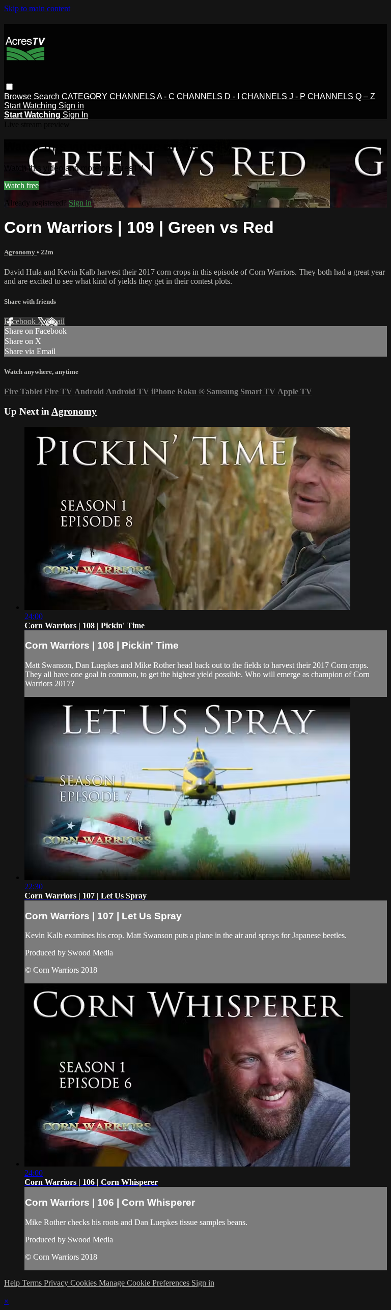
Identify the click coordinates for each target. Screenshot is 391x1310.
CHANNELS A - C (142, 96)
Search (48, 96)
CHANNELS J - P (273, 96)
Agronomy (20, 252)
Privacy (57, 1282)
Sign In (75, 114)
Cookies (84, 1282)
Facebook (21, 321)
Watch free (21, 185)
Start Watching (31, 105)
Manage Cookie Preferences (145, 1282)
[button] (9, 86)
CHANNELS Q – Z (341, 96)
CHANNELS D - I (208, 96)
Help (13, 1282)
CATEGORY (84, 96)
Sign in (71, 105)
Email (55, 321)
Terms (33, 1282)
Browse (19, 96)
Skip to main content (37, 8)
